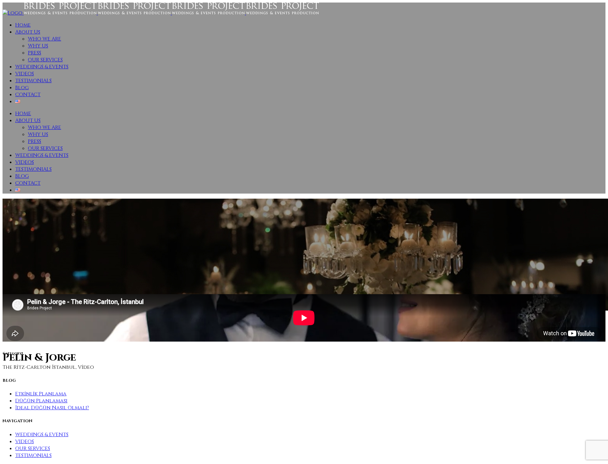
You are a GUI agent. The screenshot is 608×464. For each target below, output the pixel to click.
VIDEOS (24, 441)
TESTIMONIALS (33, 455)
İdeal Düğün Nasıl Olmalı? (52, 407)
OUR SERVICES (32, 448)
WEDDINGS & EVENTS (41, 434)
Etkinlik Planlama (40, 393)
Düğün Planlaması (41, 400)
